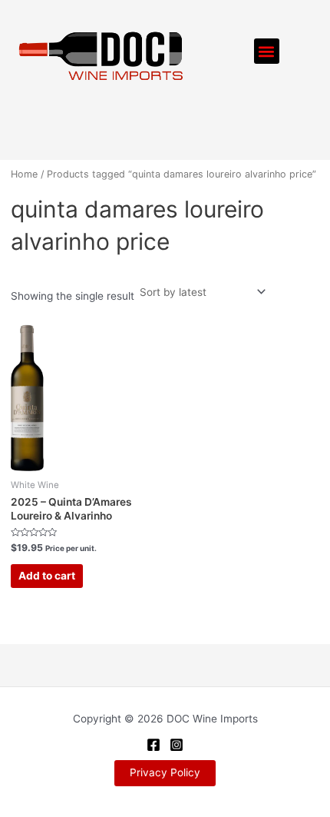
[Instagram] (176, 745)
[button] (266, 51)
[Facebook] (153, 745)
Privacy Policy (165, 772)
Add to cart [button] (46, 576)
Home (24, 174)
